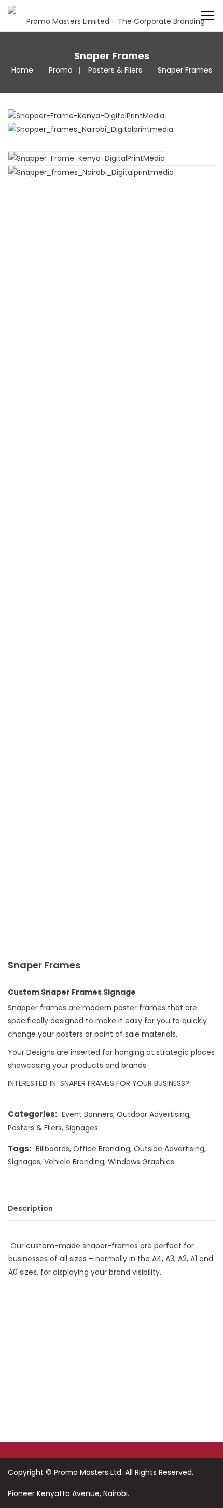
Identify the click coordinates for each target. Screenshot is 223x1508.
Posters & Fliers (115, 70)
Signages (81, 1128)
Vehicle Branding (74, 1161)
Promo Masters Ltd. (88, 1472)
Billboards (52, 1148)
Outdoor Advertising (153, 1114)
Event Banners (87, 1114)
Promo (61, 70)
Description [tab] (30, 1208)
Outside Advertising (169, 1148)
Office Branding (101, 1148)
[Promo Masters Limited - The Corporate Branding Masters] (111, 15)
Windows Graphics (141, 1161)
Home (22, 70)
